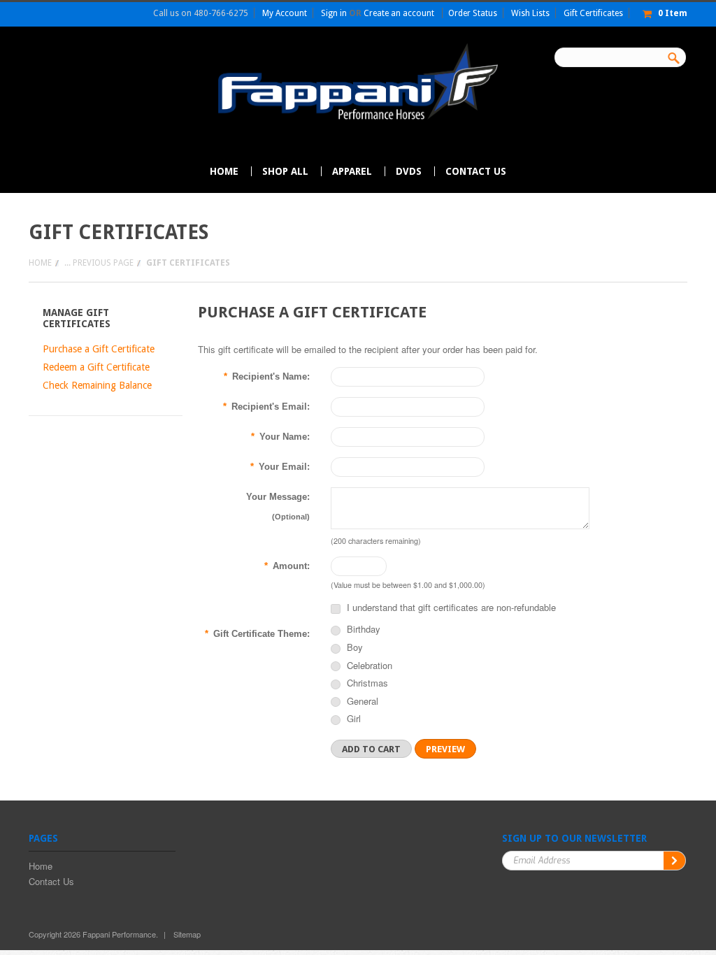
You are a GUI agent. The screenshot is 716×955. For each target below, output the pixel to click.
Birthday (362, 630)
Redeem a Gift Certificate (96, 367)
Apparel (352, 171)
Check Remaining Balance (97, 385)
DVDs (409, 171)
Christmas (366, 683)
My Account (284, 13)
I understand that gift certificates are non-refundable (450, 607)
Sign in (334, 13)
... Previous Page (99, 263)
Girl (352, 719)
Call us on (200, 13)
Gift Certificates (593, 13)
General (361, 702)
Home (40, 263)
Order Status (472, 13)
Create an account (399, 13)
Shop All (285, 171)
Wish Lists (530, 13)
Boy (353, 648)
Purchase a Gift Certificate (99, 348)
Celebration (368, 666)
